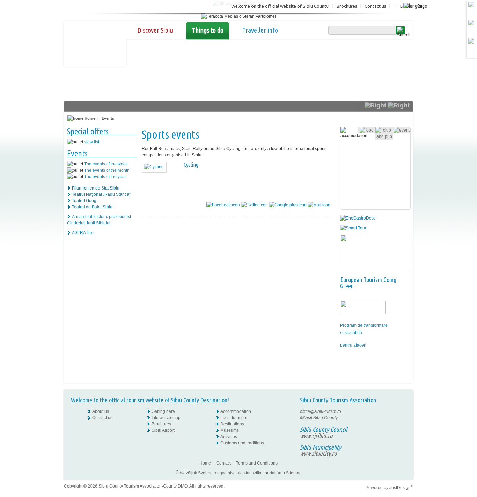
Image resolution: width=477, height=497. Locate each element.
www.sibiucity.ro (318, 453)
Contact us (375, 5)
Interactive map (166, 417)
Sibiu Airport (163, 430)
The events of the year (105, 176)
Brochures (347, 5)
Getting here (163, 411)
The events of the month (107, 170)
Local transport (234, 417)
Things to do (207, 30)
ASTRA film (82, 232)
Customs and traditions (242, 442)
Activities (228, 436)
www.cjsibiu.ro (316, 435)
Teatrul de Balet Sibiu (92, 207)
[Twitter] (401, 424)
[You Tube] (401, 430)
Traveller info (260, 30)
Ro (420, 6)
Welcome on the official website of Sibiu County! (280, 5)
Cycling (191, 165)
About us (100, 411)
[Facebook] (401, 411)
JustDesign (401, 487)
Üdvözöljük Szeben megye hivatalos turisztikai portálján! (229, 472)
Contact (223, 463)
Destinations (232, 424)
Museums (229, 430)
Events (108, 118)
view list (91, 142)
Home (89, 118)
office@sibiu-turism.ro (320, 411)
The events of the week (106, 164)
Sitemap (294, 472)
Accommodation (235, 411)
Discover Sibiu (155, 30)
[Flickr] (401, 417)
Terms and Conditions (257, 463)
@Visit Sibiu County (319, 417)
